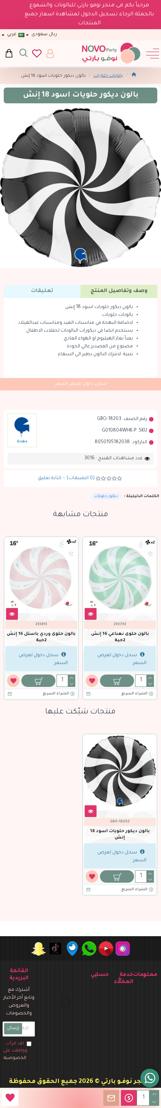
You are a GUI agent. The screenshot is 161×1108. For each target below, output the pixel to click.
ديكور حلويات (106, 496)
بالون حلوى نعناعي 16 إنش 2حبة (120, 637)
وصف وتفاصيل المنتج (119, 291)
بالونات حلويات (108, 76)
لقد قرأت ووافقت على (15, 1051)
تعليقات (42, 291)
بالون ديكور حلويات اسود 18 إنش (120, 834)
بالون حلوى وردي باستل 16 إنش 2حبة (41, 637)
